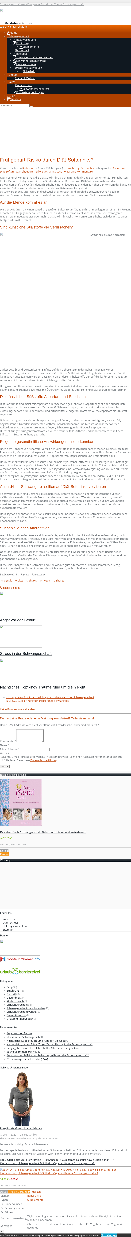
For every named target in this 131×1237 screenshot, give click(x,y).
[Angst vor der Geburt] (21, 613)
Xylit (66, 171)
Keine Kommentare (81, 171)
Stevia (58, 171)
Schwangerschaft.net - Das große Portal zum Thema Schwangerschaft (42, 4)
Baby (9, 987)
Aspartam (119, 168)
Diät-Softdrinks (9, 171)
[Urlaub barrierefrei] (20, 975)
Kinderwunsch (15, 1001)
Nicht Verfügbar (20, 1191)
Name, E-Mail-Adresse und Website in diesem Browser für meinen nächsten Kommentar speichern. (62, 756)
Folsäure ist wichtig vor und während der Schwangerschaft (50, 697)
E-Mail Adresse (9, 749)
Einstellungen (109, 1235)
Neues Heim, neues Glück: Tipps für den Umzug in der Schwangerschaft (49, 1044)
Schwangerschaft (17, 1004)
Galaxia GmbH (28, 1134)
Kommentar (8, 741)
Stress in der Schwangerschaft (26, 653)
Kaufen (4, 854)
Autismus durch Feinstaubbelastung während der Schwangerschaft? (48, 1055)
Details (4, 850)
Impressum (9, 919)
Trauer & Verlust (16, 1015)
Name (4, 745)
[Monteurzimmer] (20, 961)
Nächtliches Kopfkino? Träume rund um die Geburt (42, 687)
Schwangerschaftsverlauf (22, 1011)
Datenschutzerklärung (43, 760)
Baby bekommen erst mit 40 (23, 1051)
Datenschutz (10, 922)
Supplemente (35, 1200)
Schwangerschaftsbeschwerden (26, 1008)
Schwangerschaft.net (15, 26)
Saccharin (48, 171)
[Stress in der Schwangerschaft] (21, 646)
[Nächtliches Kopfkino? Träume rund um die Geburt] (21, 680)
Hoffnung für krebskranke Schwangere (37, 701)
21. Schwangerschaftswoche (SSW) (27, 1059)
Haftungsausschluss (15, 926)
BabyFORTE (34, 1195)
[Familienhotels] (20, 954)
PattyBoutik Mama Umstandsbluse (21, 1128)
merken (36, 1191)
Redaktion (28, 168)
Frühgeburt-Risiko (30, 171)
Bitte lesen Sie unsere (30, 760)
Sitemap (8, 929)
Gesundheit (88, 168)
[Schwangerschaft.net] (17, 18)
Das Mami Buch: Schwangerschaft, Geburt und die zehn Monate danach (43, 832)
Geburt (11, 994)
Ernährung (73, 168)
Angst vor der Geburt (17, 620)
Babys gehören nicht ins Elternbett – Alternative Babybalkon (43, 1048)
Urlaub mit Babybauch (20, 1018)
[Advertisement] (65, 131)
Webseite (5, 753)
